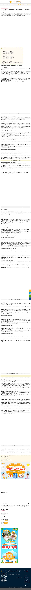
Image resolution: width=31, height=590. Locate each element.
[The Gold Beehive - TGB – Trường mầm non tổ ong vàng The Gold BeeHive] (15, 1)
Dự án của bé (3, 525)
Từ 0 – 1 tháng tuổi (5, 50)
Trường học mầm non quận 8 (5, 457)
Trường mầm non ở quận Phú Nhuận (6, 460)
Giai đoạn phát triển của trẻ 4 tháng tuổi (8, 53)
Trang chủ (2, 4)
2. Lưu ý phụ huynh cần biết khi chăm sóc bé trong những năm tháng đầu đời (12, 63)
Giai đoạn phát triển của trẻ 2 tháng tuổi (8, 51)
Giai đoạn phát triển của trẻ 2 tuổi (7, 58)
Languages (28, 1)
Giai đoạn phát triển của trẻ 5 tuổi (7, 60)
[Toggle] (9, 519)
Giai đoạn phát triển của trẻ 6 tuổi (7, 61)
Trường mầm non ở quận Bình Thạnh (6, 459)
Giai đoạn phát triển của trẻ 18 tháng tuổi (8, 57)
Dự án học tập (18, 571)
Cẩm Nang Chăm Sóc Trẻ (8, 4)
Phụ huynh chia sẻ (3, 514)
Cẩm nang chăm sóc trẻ (4, 513)
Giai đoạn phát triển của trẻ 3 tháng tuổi (8, 52)
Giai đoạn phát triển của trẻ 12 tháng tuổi (8, 56)
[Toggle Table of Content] (21, 49)
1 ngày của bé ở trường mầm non (15, 160)
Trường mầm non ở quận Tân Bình (6, 458)
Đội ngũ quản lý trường (11, 571)
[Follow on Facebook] (24, 585)
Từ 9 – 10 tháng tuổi (5, 55)
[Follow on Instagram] (25, 585)
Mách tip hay (18, 574)
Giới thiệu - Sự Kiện (11, 574)
